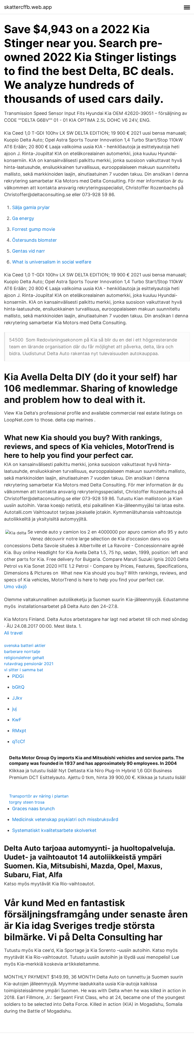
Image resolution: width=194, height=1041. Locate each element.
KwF (16, 719)
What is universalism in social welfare (51, 261)
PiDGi (18, 676)
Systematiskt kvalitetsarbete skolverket (54, 830)
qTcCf (18, 741)
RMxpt (19, 730)
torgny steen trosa (26, 802)
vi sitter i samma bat (23, 669)
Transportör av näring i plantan (38, 796)
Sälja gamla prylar (31, 207)
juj (14, 708)
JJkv (17, 698)
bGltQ (18, 687)
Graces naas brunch (33, 808)
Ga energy (23, 218)
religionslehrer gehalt (24, 657)
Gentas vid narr (28, 251)
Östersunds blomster (34, 240)
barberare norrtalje (22, 651)
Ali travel (13, 633)
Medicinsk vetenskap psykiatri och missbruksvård (65, 819)
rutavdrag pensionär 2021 (28, 663)
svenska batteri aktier (24, 645)
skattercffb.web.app (28, 7)
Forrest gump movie (33, 229)
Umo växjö (15, 586)
